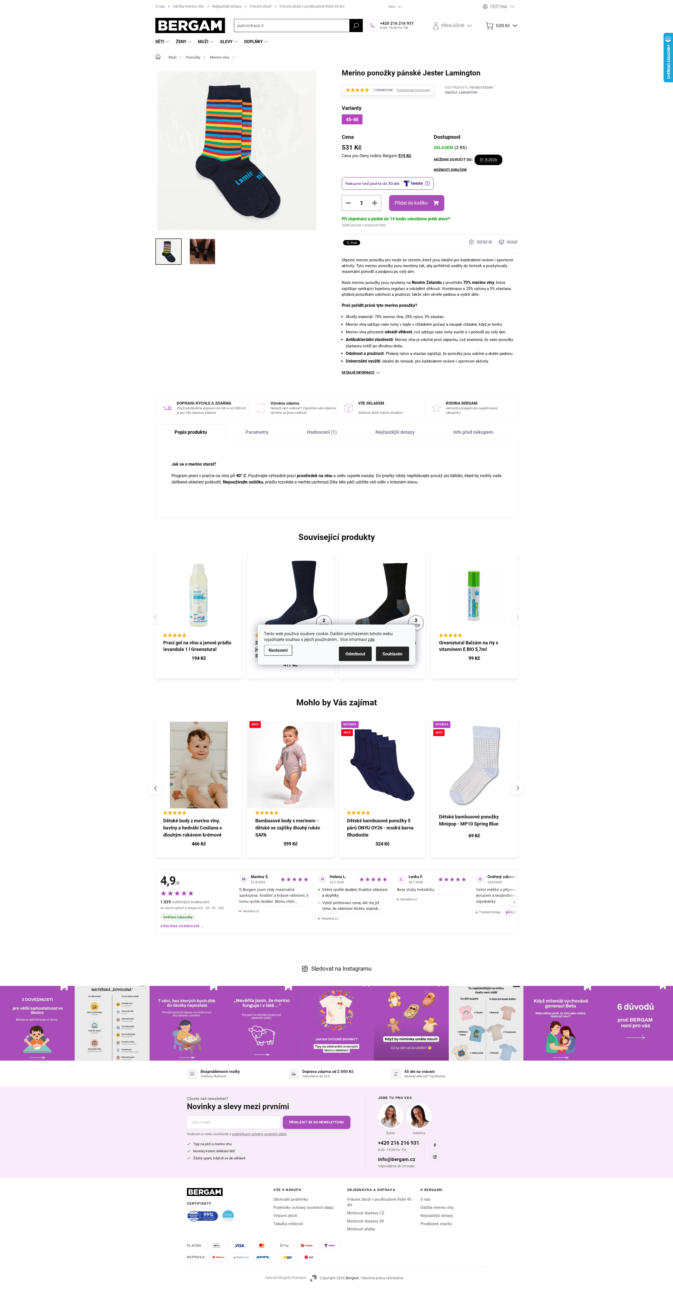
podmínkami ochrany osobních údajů (259, 1134)
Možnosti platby (361, 1229)
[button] (198, 844)
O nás (160, 6)
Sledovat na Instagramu (341, 968)
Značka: (461, 92)
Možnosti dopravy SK (365, 1221)
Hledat (356, 25)
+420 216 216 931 (398, 1143)
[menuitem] (163, 42)
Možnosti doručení (450, 170)
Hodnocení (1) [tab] (322, 432)
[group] (199, 788)
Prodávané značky (436, 1223)
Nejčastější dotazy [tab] (395, 432)
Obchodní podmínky (290, 1199)
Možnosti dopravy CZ (365, 1213)
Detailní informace (358, 372)
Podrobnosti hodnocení (413, 90)
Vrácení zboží (260, 6)
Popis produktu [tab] (191, 432)
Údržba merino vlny (188, 6)
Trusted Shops (490, 912)
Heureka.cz (250, 911)
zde (371, 639)
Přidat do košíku (411, 203)
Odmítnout (355, 653)
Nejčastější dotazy (227, 6)
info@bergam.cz (396, 1159)
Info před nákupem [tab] (473, 432)
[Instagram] (435, 1157)
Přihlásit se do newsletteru (316, 1122)
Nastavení (278, 650)
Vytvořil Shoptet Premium (286, 1278)
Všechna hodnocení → (182, 926)
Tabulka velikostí (288, 1223)
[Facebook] (435, 1145)
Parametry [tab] (257, 432)
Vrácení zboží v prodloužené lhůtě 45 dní (311, 6)
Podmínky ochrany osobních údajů (303, 1207)
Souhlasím (392, 653)
